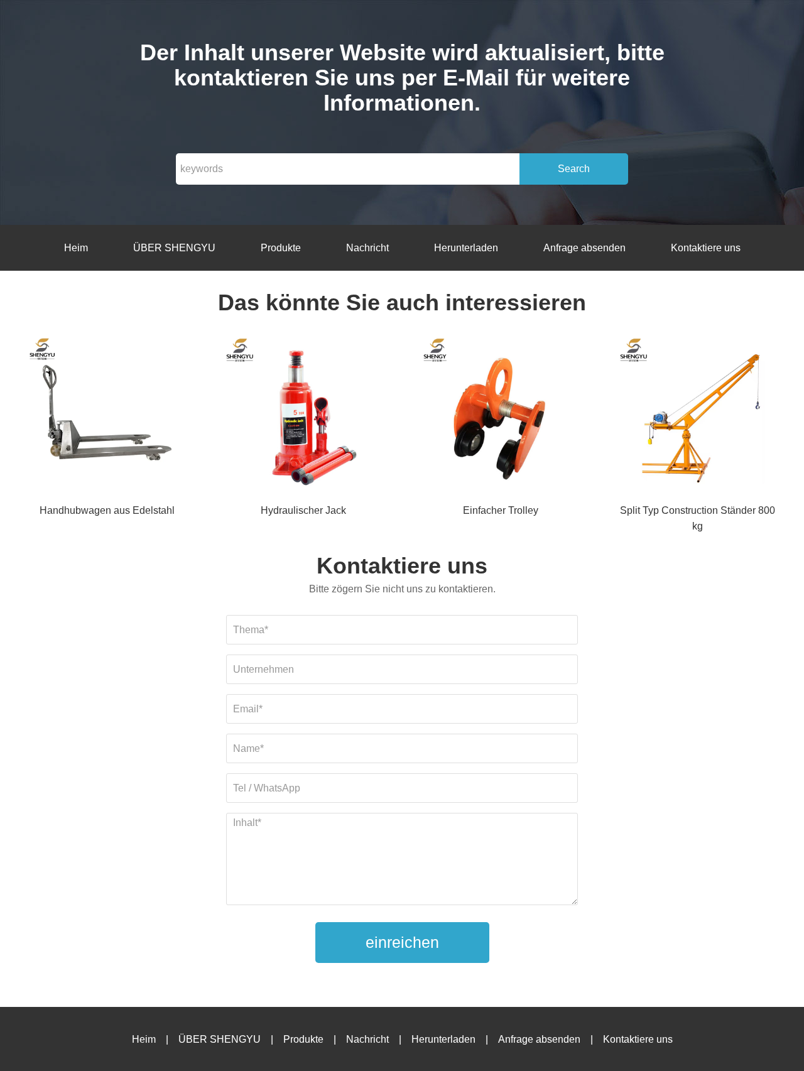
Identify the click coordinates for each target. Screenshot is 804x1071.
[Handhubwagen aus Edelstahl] (106, 419)
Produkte (281, 247)
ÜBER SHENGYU (174, 247)
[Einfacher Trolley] (500, 419)
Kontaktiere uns (706, 247)
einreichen (402, 942)
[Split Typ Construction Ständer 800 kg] (697, 419)
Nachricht (367, 247)
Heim (76, 247)
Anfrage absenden (584, 247)
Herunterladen (466, 247)
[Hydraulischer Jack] (303, 419)
